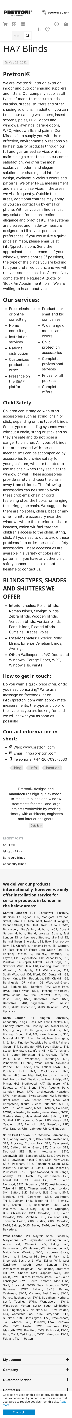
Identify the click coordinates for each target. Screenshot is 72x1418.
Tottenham (61, 1050)
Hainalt (31, 982)
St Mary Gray (34, 1208)
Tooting (19, 1301)
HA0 (16, 1075)
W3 (66, 1240)
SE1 (34, 1135)
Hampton (53, 1334)
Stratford (9, 966)
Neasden (62, 1091)
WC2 (54, 929)
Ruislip (57, 1079)
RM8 (27, 999)
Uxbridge (35, 1128)
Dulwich (28, 1176)
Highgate (36, 1030)
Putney (7, 1297)
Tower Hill (50, 921)
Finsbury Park (40, 1026)
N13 (54, 1042)
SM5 (21, 1196)
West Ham (24, 966)
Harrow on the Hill (55, 1075)
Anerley (8, 1176)
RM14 (64, 1007)
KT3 (46, 1310)
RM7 (65, 994)
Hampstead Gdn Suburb (43, 1116)
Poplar (27, 962)
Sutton (15, 1192)
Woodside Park (40, 1042)
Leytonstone (29, 958)
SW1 (65, 1264)
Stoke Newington (14, 1050)
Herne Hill (39, 1180)
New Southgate (57, 1038)
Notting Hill (30, 1256)
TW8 (19, 1330)
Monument (35, 921)
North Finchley (19, 1042)
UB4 (65, 1120)
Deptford (9, 1151)
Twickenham (60, 1318)
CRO (32, 1213)
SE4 (5, 1143)
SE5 (47, 1143)
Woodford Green (57, 982)
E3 (41, 941)
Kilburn (24, 1104)
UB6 (41, 1124)
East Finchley (53, 1022)
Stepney (43, 937)
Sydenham (32, 1184)
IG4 (24, 978)
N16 (65, 1046)
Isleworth (9, 1330)
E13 (65, 958)
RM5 (6, 994)
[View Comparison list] (38, 30)
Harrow (14, 1079)
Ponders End (13, 1071)
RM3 (6, 990)
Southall (8, 1120)
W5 (44, 1244)
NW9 (37, 1108)
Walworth (9, 1167)
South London (58, 1188)
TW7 (65, 1326)
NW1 (42, 1087)
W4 (18, 1244)
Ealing (55, 1244)
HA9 (22, 1087)
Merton (25, 1305)
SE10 (65, 1151)
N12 (5, 1042)
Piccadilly (62, 1236)
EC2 (36, 917)
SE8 (65, 1147)
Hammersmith (12, 1248)
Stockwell (18, 1285)
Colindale (62, 1108)
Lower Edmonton (50, 1034)
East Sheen (50, 1293)
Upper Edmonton (23, 1054)
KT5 (39, 1314)
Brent (32, 1087)
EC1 (32, 912)
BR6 (49, 1208)
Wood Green (44, 1063)
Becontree (9, 1003)
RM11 (51, 1003)
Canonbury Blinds (14, 864)
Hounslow (39, 1322)
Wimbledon (10, 1305)
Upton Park (54, 949)
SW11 (64, 1285)
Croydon (43, 1213)
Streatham (49, 1297)
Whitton (17, 1322)
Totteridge (51, 1059)
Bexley (36, 1225)
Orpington (61, 1208)
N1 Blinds (9, 845)
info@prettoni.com (19, 246)
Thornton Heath (14, 1221)
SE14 (48, 1159)
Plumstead (10, 1172)
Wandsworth (48, 1301)
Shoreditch (31, 941)
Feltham (8, 1338)
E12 (41, 958)
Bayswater (35, 1240)
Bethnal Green (12, 941)
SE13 (6, 1159)
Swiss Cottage (38, 1095)
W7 (25, 1248)
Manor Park (53, 958)
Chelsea (23, 1273)
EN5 (65, 1071)
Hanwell (34, 1248)
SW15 (64, 1293)
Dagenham (37, 1003)
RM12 (15, 1007)
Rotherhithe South (48, 1163)
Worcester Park (22, 1314)
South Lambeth (40, 1281)
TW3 (27, 1322)
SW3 (12, 1273)
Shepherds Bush (14, 1260)
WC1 (65, 925)
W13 (31, 1260)
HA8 (65, 1083)
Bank (16, 921)
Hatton (28, 1338)
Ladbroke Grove (56, 1252)
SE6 (5, 1147)
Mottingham (49, 1151)
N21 (65, 1059)
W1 (28, 1236)
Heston (27, 1326)
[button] (36, 826)
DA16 (45, 1225)
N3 (66, 1022)
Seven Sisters (52, 1046)
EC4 (27, 925)
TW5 (16, 1326)
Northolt (30, 1124)
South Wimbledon (56, 1305)
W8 (43, 1248)
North (6, 1256)
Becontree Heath (46, 999)
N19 (40, 1054)
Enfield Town (51, 1067)
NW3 (6, 1095)
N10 (65, 1034)
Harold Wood (20, 990)
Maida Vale (11, 1252)
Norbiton (36, 1310)
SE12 (42, 1155)
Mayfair (38, 1236)
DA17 (65, 1225)
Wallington (61, 1196)
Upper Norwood (38, 1172)
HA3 (24, 1079)
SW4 (34, 1273)
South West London (40, 1264)
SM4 (65, 1192)
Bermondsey (60, 1135)
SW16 (36, 1297)
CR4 (20, 1217)
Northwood (29, 1083)
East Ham (15, 949)
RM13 (41, 1007)
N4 (28, 1026)
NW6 (56, 1100)
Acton (7, 1244)
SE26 (20, 1184)
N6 (26, 1030)
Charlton (55, 1147)
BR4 (56, 1204)
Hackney (9, 953)
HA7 (41, 1083)
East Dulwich (51, 1176)
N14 (15, 1046)
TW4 (51, 1322)
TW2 (6, 1322)
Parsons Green (42, 1277)
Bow (48, 941)
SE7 (45, 1147)
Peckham (18, 1163)
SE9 (21, 1151)
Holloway (56, 1030)
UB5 (19, 1124)
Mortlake (34, 1293)
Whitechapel (28, 937)
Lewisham (18, 1159)
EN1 (17, 1067)
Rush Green (11, 999)
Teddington (27, 1334)
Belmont (35, 1192)
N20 (17, 1059)
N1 (32, 1017)
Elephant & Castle (31, 1167)
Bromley (63, 1200)
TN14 (6, 1200)
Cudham (17, 1200)
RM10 (23, 1003)
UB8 (25, 1128)
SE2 (5, 1139)
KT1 (5, 1310)
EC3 (23, 921)
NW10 (7, 1112)
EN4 (32, 1071)
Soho (49, 1236)
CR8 (31, 1221)
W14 (57, 1260)
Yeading (8, 1124)
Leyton (7, 958)
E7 (25, 949)
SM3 (45, 1192)
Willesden (19, 1112)
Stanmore (53, 1083)
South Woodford (14, 974)
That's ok (19, 1412)
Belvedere (9, 1229)
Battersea (9, 1289)
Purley (41, 1221)
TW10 (64, 1330)
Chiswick (31, 1244)
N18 (5, 1054)
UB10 (46, 1128)
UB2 (18, 1120)
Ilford (36, 974)
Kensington (54, 1248)
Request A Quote (41, 278)
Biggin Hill (41, 1200)
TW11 (14, 1334)
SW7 (56, 1277)
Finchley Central (13, 1026)
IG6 (66, 978)
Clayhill (56, 978)
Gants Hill (55, 974)
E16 (35, 966)
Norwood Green (32, 1120)
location (53, 768)
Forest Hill (10, 1180)
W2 (24, 1240)
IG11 (5, 986)
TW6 (39, 1326)
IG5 (47, 978)
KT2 (25, 1310)
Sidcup (16, 1225)
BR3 (27, 1204)
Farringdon (24, 917)
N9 (35, 1034)
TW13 (64, 1334)
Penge (64, 1172)
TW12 (41, 1334)
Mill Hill (63, 1104)
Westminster (11, 1268)
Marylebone (10, 1240)
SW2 (39, 1268)
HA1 (38, 1075)
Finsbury (62, 912)
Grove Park (61, 1155)
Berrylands (52, 1314)
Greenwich (10, 1155)
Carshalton (34, 1196)
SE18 (49, 1167)
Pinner (7, 1083)
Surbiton (8, 1318)
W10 (39, 1252)
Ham (6, 1334)
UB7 (65, 1124)
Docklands (25, 970)
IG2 (44, 974)
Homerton (54, 953)
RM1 (26, 986)
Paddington (53, 1240)
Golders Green (13, 1116)
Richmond (52, 1330)
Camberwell (60, 1143)
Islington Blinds (13, 851)
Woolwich (62, 1167)
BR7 (5, 1213)
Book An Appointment (22, 283)
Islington (44, 1017)
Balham (37, 1289)
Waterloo (44, 1135)
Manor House (59, 1026)
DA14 (6, 1225)
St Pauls (54, 925)
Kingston (15, 1310)
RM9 (65, 999)
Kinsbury (48, 1108)
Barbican (9, 917)
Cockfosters (49, 1071)
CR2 (55, 1213)
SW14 (22, 1293)
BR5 (20, 1208)
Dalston (22, 953)
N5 (5, 1030)
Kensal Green (50, 1112)
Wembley (28, 1075)
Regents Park (58, 1087)
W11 (16, 1256)
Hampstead (19, 1095)
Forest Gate (37, 949)
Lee (49, 1155)
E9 (30, 953)
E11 (16, 958)
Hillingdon (58, 1128)
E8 (66, 949)
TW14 (18, 1338)
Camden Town (13, 1091)
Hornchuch (28, 1007)
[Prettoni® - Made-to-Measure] (18, 12)
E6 (4, 949)
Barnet (7, 1075)
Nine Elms (61, 1281)
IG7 (23, 982)
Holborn (43, 929)
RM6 (33, 994)
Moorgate (48, 917)
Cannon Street (12, 925)
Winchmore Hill (13, 1063)
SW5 (57, 1273)
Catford (16, 1147)
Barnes (63, 1289)
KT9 (19, 1318)
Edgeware (9, 1087)
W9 (66, 1248)
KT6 (65, 1314)
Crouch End (23, 1034)
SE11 (21, 1155)
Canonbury (10, 1022)
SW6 (15, 1277)
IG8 (41, 982)
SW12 (24, 1289)
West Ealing (44, 1260)
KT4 (5, 1314)
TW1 (46, 1318)
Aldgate (63, 921)
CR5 (42, 1217)
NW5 (25, 1100)
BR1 (53, 1200)
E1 (16, 937)
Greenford (53, 1124)
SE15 (6, 1163)
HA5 (65, 1079)
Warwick (27, 1252)
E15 (65, 962)
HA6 (16, 1083)
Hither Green (31, 1147)
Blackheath (43, 1139)
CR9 (51, 1221)
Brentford (30, 1330)
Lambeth (32, 1155)
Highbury (15, 1030)
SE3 (31, 1139)
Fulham (25, 1277)
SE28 (21, 1188)
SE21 (18, 1176)
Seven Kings (11, 978)
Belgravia (27, 1268)
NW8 (6, 1108)
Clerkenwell (45, 912)
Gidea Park (60, 986)
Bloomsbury (10, 929)
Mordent (8, 1196)
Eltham (33, 1151)
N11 (23, 1038)
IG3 (66, 974)
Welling (55, 1225)
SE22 (38, 1176)
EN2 (36, 1067)
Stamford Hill (36, 1050)
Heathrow (52, 1326)
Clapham (45, 1273)
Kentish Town (41, 1100)
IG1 (29, 974)
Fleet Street (39, 925)
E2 (66, 937)
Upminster (9, 1011)
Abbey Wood (18, 1139)
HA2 (5, 1079)
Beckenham (41, 1204)
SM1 (5, 1192)
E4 (12, 945)
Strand (31, 933)
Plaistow (8, 962)
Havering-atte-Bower (54, 990)
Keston (16, 1204)
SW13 (50, 1289)
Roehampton (22, 1297)
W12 (65, 1256)
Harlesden (33, 1112)
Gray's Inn (28, 929)
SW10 (31, 1285)
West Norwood (58, 1184)
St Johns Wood (22, 1108)
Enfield (26, 1067)
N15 (38, 1046)
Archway (51, 1054)
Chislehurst (18, 1213)
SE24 (25, 1180)
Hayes (57, 1120)
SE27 (44, 1184)
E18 (65, 970)
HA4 (48, 1079)
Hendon (63, 1095)
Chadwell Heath (49, 994)
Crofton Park (33, 1143)
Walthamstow (51, 970)
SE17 (65, 1163)
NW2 (30, 1091)
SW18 (32, 1301)
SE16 (30, 1163)
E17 (38, 970)
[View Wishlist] (47, 30)
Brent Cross (11, 1100)
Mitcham (31, 1217)
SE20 (54, 1172)
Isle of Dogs (53, 962)
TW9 (41, 1330)
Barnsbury (61, 1017)
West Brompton (47, 1285)
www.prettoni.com (39, 747)
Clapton (63, 945)
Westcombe (60, 1139)
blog (17, 768)
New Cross (61, 1159)
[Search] (27, 35)
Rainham (52, 1007)
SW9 (6, 1285)
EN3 (65, 1067)
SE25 (54, 1180)
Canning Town (49, 966)
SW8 (23, 1281)
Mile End (57, 937)
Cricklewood (45, 1091)
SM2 (24, 1192)
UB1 (65, 1116)
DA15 (26, 1225)
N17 (49, 1050)
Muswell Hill (11, 1038)
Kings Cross (28, 1022)
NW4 (53, 1095)
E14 (18, 962)
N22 (29, 1063)
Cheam (55, 1192)
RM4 (35, 990)
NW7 (54, 1104)
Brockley (16, 1143)
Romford (36, 986)
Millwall (37, 962)
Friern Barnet (36, 1038)
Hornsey (8, 1034)
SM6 (48, 1196)
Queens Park (40, 1104)
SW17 (6, 1301)
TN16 (29, 1200)
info (33, 768)
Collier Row (19, 994)
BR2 (5, 1204)
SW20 (37, 1305)
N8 (66, 1030)
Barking (16, 986)
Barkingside (10, 982)
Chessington (33, 1318)
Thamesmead (37, 1188)
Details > (36, 825)
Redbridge (36, 978)
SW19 (64, 1301)
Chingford (22, 945)
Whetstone (32, 1059)
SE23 (64, 1176)
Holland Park (50, 1256)
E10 (65, 953)
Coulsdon (54, 1217)
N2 (40, 1022)
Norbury (62, 1297)
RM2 (48, 986)
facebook (32, 695)
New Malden (59, 1310)
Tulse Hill (9, 1188)
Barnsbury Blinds (14, 857)
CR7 (65, 1217)
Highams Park (40, 945)
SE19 (22, 1172)
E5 (54, 945)
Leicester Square (49, 933)
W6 (66, 1244)
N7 (46, 1030)
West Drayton (12, 1128)
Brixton (48, 1268)
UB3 (48, 1120)
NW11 (64, 1112)
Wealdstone (36, 1079)
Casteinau (9, 1293)
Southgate (27, 1046)
